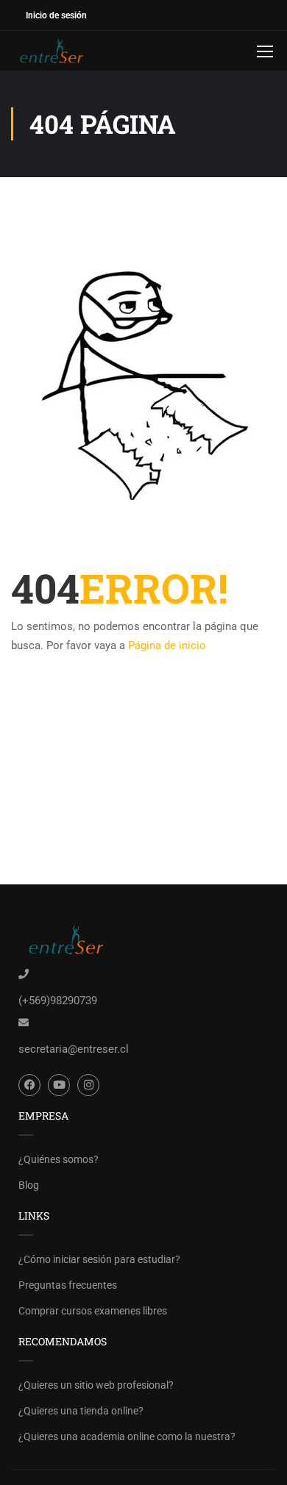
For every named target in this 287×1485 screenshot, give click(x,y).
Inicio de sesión (56, 15)
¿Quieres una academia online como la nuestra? (126, 1436)
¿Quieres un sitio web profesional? (96, 1385)
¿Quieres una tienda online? (81, 1411)
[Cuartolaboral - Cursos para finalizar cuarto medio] (59, 50)
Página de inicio (167, 645)
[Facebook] (29, 1085)
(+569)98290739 (57, 1000)
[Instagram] (88, 1085)
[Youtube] (59, 1085)
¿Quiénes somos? (58, 1159)
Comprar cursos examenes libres (92, 1311)
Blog (28, 1185)
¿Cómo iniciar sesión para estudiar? (99, 1259)
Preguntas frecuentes (67, 1285)
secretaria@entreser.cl (73, 1049)
